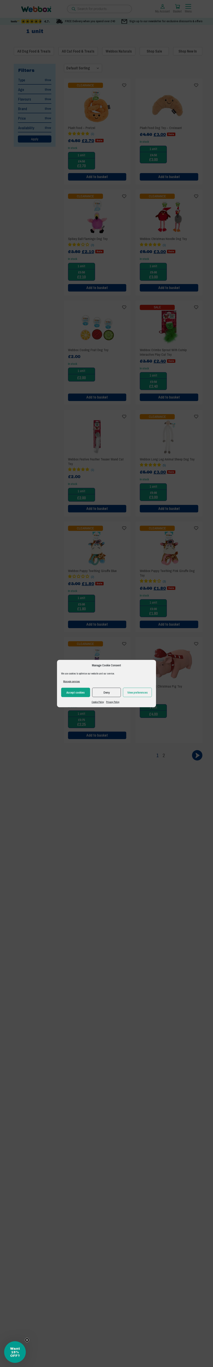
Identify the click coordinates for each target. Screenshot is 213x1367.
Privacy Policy (112, 702)
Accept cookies (75, 692)
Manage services (71, 681)
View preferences (137, 692)
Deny (107, 692)
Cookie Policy (98, 702)
